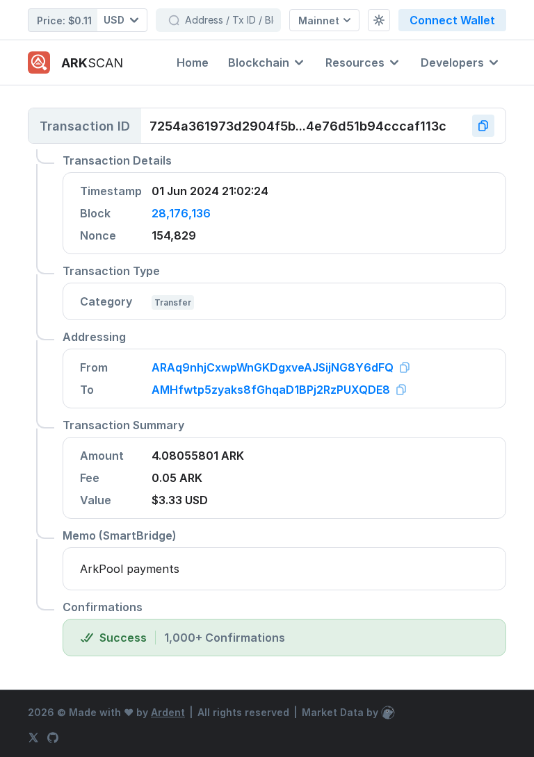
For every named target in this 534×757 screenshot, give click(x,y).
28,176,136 (181, 213)
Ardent (168, 712)
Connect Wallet (452, 20)
